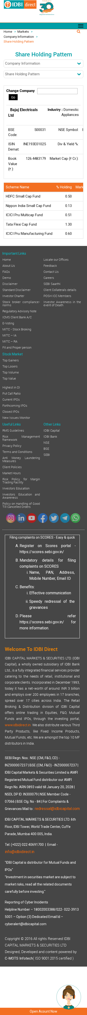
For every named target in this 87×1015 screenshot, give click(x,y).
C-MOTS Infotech (19, 958)
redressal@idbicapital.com (57, 808)
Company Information (19, 36)
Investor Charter (13, 296)
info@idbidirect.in (19, 851)
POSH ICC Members (57, 296)
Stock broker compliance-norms (21, 303)
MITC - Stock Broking (16, 329)
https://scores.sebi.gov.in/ (42, 551)
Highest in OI (11, 387)
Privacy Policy (11, 445)
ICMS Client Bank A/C (17, 317)
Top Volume (10, 372)
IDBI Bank (50, 436)
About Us (8, 265)
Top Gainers (10, 360)
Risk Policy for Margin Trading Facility (21, 480)
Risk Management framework (21, 437)
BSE (46, 448)
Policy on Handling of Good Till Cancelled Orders (21, 504)
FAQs (6, 271)
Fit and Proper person (16, 347)
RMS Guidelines (13, 430)
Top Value (9, 378)
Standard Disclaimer (16, 289)
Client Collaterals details (60, 289)
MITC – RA (9, 341)
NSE (46, 442)
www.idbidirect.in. (18, 725)
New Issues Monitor (16, 417)
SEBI (47, 454)
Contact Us (51, 271)
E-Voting (8, 323)
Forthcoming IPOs (14, 405)
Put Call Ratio (11, 393)
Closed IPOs (10, 411)
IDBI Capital (52, 430)
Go (13, 97)
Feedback (50, 265)
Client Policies (12, 467)
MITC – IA (9, 335)
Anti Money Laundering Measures (21, 459)
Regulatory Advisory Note (19, 311)
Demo (6, 277)
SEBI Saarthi (52, 283)
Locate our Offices (56, 259)
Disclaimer (9, 283)
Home (8, 31)
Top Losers (10, 366)
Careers (49, 277)
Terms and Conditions (17, 451)
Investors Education (15, 488)
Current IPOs (11, 399)
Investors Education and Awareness (21, 495)
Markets (23, 31)
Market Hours (11, 473)
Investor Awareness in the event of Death (62, 303)
